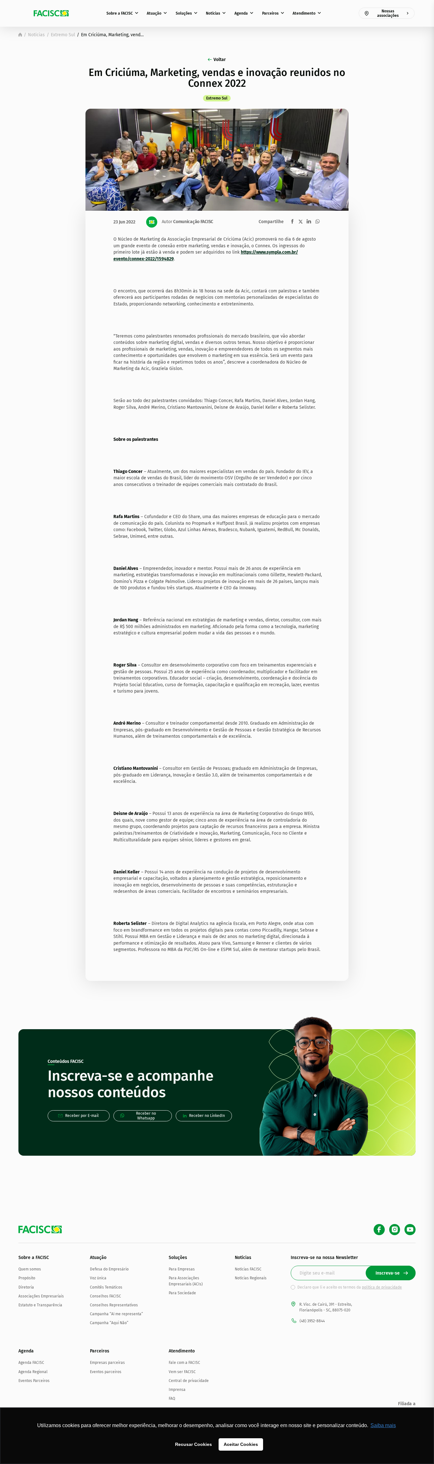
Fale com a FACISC (184, 1362)
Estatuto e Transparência (40, 1305)
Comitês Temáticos (106, 1287)
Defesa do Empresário (109, 1269)
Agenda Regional (33, 1372)
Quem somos (29, 1269)
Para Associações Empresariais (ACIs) (186, 1281)
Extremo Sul (63, 35)
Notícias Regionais (251, 1278)
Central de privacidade (189, 1380)
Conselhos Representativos (114, 1305)
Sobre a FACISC (119, 13)
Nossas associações (388, 13)
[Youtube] (410, 1229)
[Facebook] (379, 1229)
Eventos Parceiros (34, 1380)
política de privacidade (382, 1287)
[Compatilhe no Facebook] (292, 221)
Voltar (220, 59)
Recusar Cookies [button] (193, 1444)
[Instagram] (394, 1229)
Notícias (213, 13)
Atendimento (304, 13)
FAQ (172, 1398)
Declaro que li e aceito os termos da (349, 1287)
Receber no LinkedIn (207, 1115)
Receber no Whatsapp (146, 1115)
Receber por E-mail (82, 1115)
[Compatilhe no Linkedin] (308, 221)
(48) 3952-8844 (312, 1321)
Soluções (184, 13)
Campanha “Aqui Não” (109, 1323)
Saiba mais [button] (383, 1425)
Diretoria (26, 1287)
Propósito (26, 1278)
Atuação (154, 13)
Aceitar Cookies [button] (241, 1444)
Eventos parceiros (105, 1372)
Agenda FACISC (31, 1362)
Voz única (98, 1278)
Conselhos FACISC (105, 1296)
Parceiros (270, 13)
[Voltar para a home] (20, 35)
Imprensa (177, 1389)
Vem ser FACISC (182, 1372)
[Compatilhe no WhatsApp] (317, 221)
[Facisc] (51, 13)
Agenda (241, 13)
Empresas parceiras (107, 1362)
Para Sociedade (182, 1293)
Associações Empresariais (41, 1296)
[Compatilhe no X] (300, 221)
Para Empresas (182, 1269)
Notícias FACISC (248, 1269)
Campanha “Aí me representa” (116, 1314)
